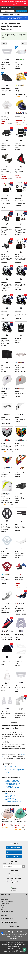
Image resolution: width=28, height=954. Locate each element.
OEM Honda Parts (9, 794)
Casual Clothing (9, 772)
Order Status (4, 899)
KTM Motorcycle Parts (11, 786)
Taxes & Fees (6, 935)
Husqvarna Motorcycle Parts (12, 783)
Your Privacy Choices (10, 933)
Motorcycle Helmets (10, 768)
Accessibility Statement (19, 935)
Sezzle (2, 907)
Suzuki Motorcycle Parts (11, 784)
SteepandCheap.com (14, 946)
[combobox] (24, 43)
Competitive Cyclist (20, 944)
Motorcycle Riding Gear (11, 766)
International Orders (7, 911)
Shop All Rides (14, 938)
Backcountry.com (7, 944)
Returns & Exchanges (7, 901)
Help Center (4, 909)
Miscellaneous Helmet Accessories (11, 14)
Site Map (8, 936)
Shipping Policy (22, 933)
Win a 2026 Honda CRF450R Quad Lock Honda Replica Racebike (14, 3)
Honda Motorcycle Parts (11, 780)
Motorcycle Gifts (9, 774)
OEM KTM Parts (9, 797)
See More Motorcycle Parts (12, 787)
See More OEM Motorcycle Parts (13, 801)
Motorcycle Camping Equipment (13, 771)
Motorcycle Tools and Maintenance (14, 769)
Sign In (3, 897)
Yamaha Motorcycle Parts (12, 781)
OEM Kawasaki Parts (10, 798)
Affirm (2, 905)
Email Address (7, 864)
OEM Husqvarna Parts (10, 800)
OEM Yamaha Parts (10, 795)
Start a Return (5, 903)
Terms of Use (9, 931)
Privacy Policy (19, 931)
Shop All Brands (17, 936)
